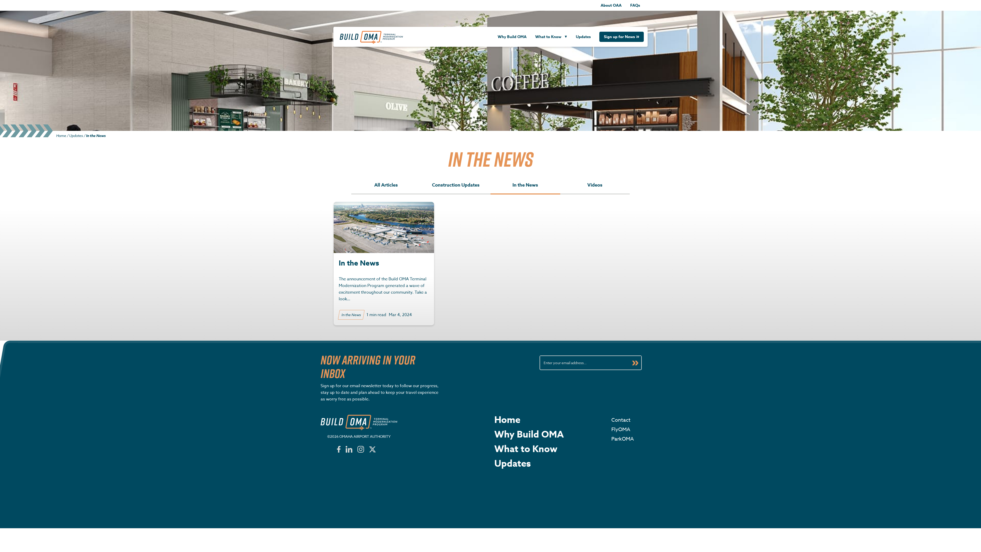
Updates (583, 36)
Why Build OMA (512, 36)
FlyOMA (620, 429)
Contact (620, 420)
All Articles (386, 185)
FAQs (635, 5)
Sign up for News (619, 36)
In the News (525, 185)
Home (61, 135)
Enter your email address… (565, 362)
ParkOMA (622, 439)
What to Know (548, 36)
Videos (594, 185)
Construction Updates (456, 185)
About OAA (611, 5)
